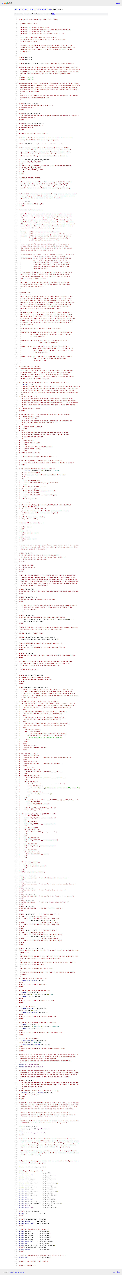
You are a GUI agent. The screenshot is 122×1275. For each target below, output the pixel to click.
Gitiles (11, 1272)
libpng (32, 9)
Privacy (16, 1272)
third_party (23, 9)
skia (16, 9)
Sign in (118, 3)
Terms (22, 1272)
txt (114, 1272)
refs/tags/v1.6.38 (44, 9)
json (118, 1272)
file (53, 14)
